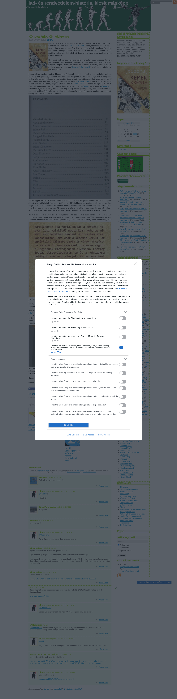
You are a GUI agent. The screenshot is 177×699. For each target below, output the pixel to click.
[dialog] (88, 349)
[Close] (136, 264)
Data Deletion (73, 435)
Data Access (88, 435)
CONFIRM (68, 425)
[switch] (122, 318)
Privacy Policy (104, 435)
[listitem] (88, 312)
